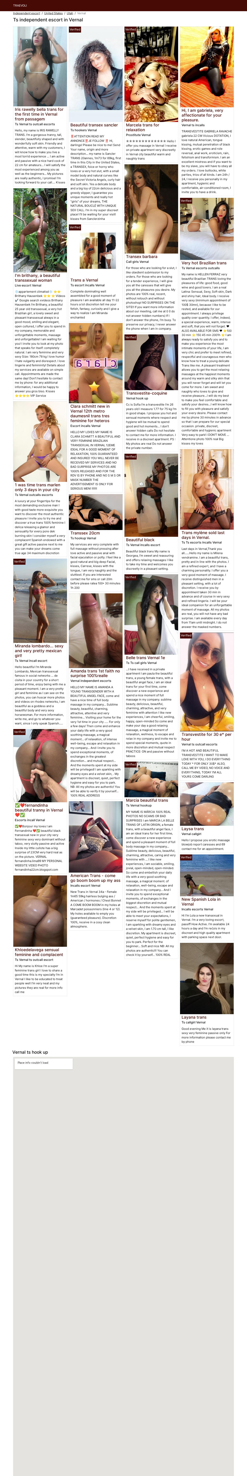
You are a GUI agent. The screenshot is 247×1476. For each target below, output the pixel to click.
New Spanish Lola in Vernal (201, 901)
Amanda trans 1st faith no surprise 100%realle (95, 673)
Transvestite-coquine (146, 393)
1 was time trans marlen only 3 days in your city (37, 487)
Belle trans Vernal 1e (145, 657)
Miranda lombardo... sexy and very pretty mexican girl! (39, 650)
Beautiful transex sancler (94, 125)
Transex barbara (141, 256)
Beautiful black (140, 539)
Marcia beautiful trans (147, 800)
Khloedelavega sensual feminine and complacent (39, 952)
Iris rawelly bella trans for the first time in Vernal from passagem (39, 114)
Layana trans (194, 1017)
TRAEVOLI (20, 5)
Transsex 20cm (85, 533)
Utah (70, 13)
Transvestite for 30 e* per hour (207, 737)
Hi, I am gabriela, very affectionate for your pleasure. (202, 115)
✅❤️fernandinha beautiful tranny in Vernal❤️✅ (39, 810)
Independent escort (26, 13)
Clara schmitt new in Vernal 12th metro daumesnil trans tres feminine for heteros (90, 413)
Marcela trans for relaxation (142, 127)
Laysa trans (193, 828)
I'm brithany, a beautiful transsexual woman (37, 278)
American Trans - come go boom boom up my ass (95, 878)
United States (53, 13)
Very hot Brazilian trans (204, 262)
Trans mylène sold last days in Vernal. (203, 535)
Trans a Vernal (84, 280)
